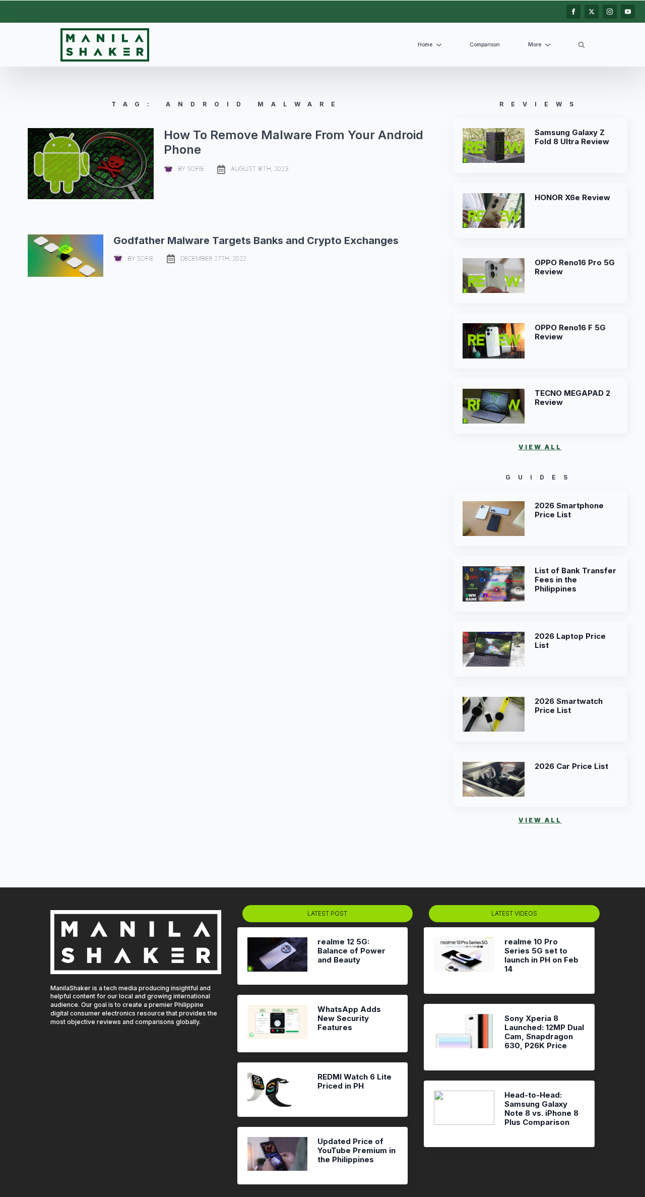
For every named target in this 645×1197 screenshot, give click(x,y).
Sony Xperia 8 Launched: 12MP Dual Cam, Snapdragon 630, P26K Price (544, 1032)
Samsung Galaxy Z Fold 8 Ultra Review (572, 137)
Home (425, 44)
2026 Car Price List (571, 766)
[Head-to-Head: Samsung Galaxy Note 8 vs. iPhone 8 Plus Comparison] (464, 1114)
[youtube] (628, 12)
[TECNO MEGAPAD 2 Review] (494, 406)
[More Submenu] (549, 45)
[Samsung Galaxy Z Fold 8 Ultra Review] (494, 145)
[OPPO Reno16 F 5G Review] (494, 340)
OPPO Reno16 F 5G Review (570, 332)
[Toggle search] (581, 45)
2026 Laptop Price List (570, 641)
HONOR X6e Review (572, 197)
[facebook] (573, 12)
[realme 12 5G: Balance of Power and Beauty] (277, 956)
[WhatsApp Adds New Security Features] (277, 1023)
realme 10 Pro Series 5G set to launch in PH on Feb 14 (541, 955)
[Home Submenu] (440, 45)
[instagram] (610, 12)
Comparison (485, 44)
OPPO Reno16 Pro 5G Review (575, 267)
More (534, 44)
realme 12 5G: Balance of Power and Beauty (351, 951)
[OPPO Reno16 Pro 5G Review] (494, 275)
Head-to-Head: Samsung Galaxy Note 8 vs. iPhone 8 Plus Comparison (541, 1109)
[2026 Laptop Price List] (494, 649)
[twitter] (592, 12)
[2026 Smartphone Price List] (494, 518)
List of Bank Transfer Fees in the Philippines (575, 579)
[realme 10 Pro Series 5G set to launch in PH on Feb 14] (464, 960)
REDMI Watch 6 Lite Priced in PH (354, 1081)
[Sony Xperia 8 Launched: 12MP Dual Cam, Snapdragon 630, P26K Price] (464, 1037)
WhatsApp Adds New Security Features (349, 1018)
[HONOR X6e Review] (494, 210)
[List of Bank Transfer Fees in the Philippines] (494, 583)
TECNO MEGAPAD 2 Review (572, 398)
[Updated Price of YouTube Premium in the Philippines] (277, 1155)
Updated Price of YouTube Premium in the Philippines (356, 1150)
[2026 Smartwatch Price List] (494, 714)
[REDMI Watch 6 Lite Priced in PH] (277, 1089)
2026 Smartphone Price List (569, 510)
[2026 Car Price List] (494, 779)
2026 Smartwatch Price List (569, 706)
